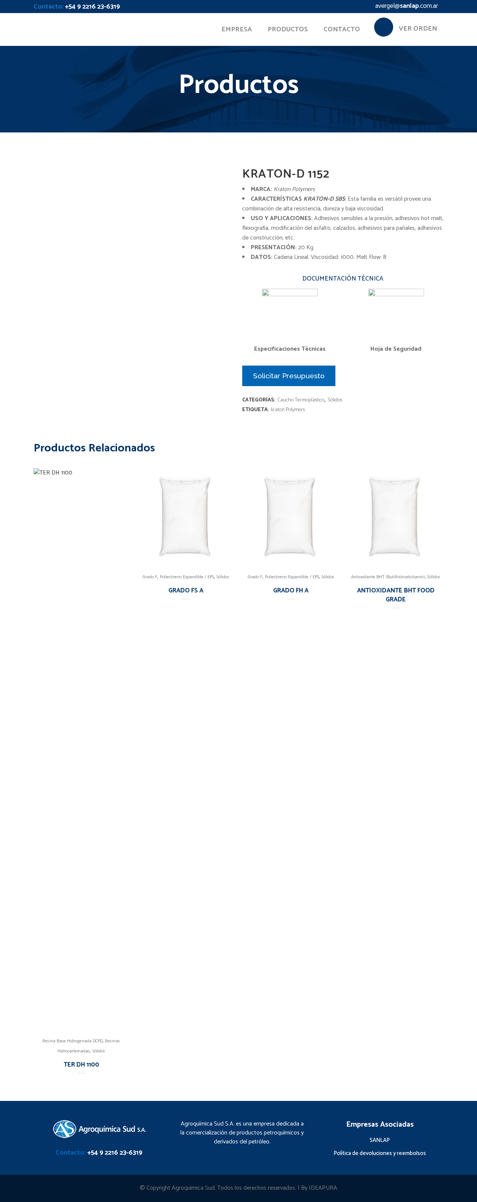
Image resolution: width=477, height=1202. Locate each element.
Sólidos (335, 400)
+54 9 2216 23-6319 (92, 6)
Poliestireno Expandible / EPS (187, 576)
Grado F (150, 576)
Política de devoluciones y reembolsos (380, 1153)
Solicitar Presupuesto (289, 376)
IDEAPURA (323, 1188)
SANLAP (380, 1140)
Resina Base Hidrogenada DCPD (72, 1041)
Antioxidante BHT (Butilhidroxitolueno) (388, 576)
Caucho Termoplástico (300, 400)
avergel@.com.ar (406, 6)
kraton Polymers (288, 410)
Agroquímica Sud (193, 1188)
